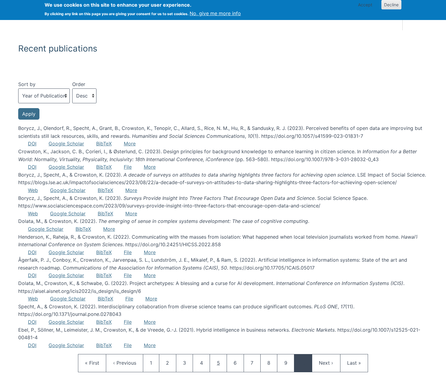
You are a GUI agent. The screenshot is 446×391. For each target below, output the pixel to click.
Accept (365, 4)
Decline (391, 4)
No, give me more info (215, 13)
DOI (32, 144)
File (128, 167)
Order (78, 84)
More (130, 144)
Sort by (26, 84)
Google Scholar (66, 144)
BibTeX (104, 144)
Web (33, 190)
